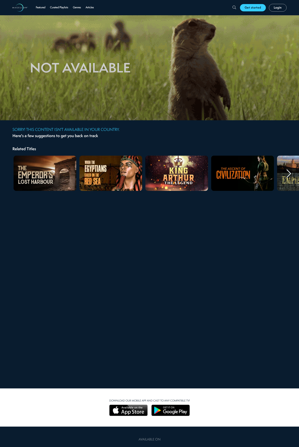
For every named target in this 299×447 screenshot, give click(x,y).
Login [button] (278, 7)
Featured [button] (40, 7)
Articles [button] (90, 7)
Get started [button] (253, 7)
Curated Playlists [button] (59, 7)
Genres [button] (77, 7)
